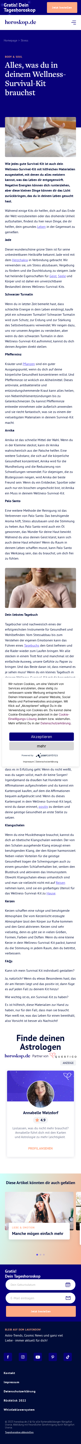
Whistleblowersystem (19, 1410)
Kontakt (9, 1373)
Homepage (10, 40)
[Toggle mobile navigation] (73, 22)
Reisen (60, 882)
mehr (41, 746)
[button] (37, 1255)
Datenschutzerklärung (20, 1391)
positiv (43, 806)
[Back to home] (20, 22)
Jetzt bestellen (62, 7)
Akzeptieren (41, 736)
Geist (52, 276)
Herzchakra (20, 260)
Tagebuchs (31, 645)
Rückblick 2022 (15, 1400)
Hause (51, 893)
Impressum (11, 1382)
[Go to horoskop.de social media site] (8, 1357)
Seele (62, 276)
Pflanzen (29, 364)
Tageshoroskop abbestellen (19, 1432)
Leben (41, 226)
